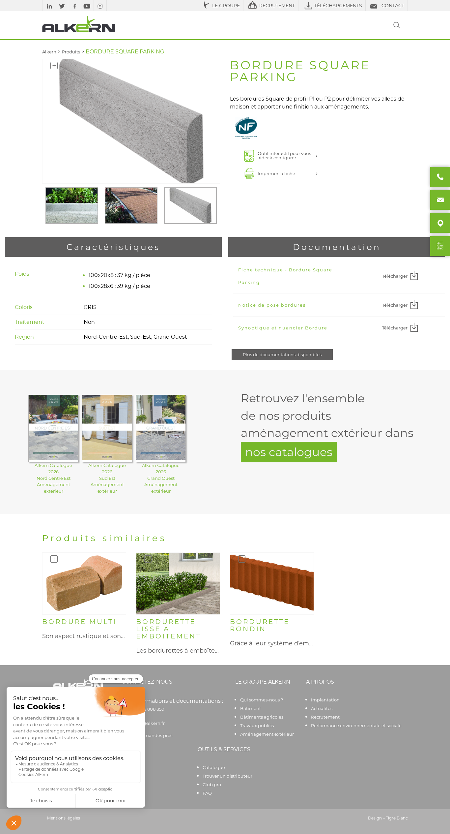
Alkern (49, 51)
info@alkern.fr (149, 723)
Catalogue (214, 767)
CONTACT (392, 6)
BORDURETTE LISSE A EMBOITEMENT (168, 629)
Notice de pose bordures (272, 305)
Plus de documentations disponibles (282, 354)
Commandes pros (153, 735)
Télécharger (395, 276)
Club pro (212, 784)
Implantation (325, 699)
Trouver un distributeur (227, 776)
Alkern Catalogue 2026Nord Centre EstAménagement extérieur (53, 478)
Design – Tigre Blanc (388, 818)
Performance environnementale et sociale (356, 725)
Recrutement (325, 717)
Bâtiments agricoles (261, 717)
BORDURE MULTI (79, 621)
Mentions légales (63, 818)
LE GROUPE (226, 6)
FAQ (207, 793)
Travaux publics (257, 725)
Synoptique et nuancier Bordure (282, 327)
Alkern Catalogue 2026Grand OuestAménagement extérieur (161, 478)
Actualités (321, 708)
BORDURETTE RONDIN (260, 625)
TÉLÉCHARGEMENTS (338, 6)
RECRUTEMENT (277, 6)
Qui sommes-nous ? (261, 699)
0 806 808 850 (149, 709)
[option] (71, 205)
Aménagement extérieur (267, 734)
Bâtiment (250, 708)
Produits (71, 51)
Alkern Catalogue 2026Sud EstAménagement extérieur (107, 478)
